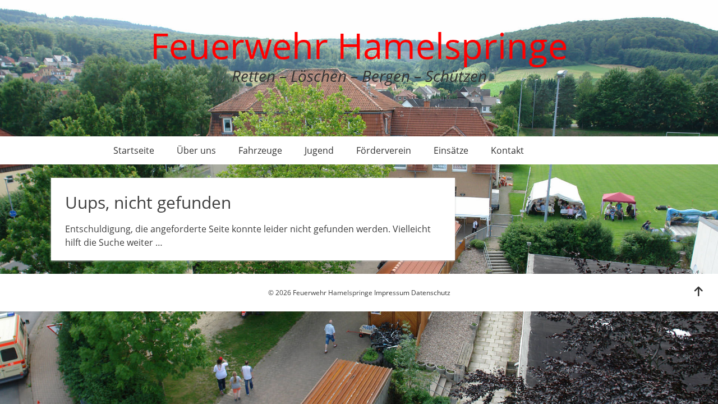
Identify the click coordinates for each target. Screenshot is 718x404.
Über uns (196, 150)
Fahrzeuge (260, 150)
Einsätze (451, 150)
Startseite (133, 150)
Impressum (391, 292)
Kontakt (507, 150)
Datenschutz (430, 292)
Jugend (319, 150)
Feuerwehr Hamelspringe (359, 45)
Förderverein (383, 150)
